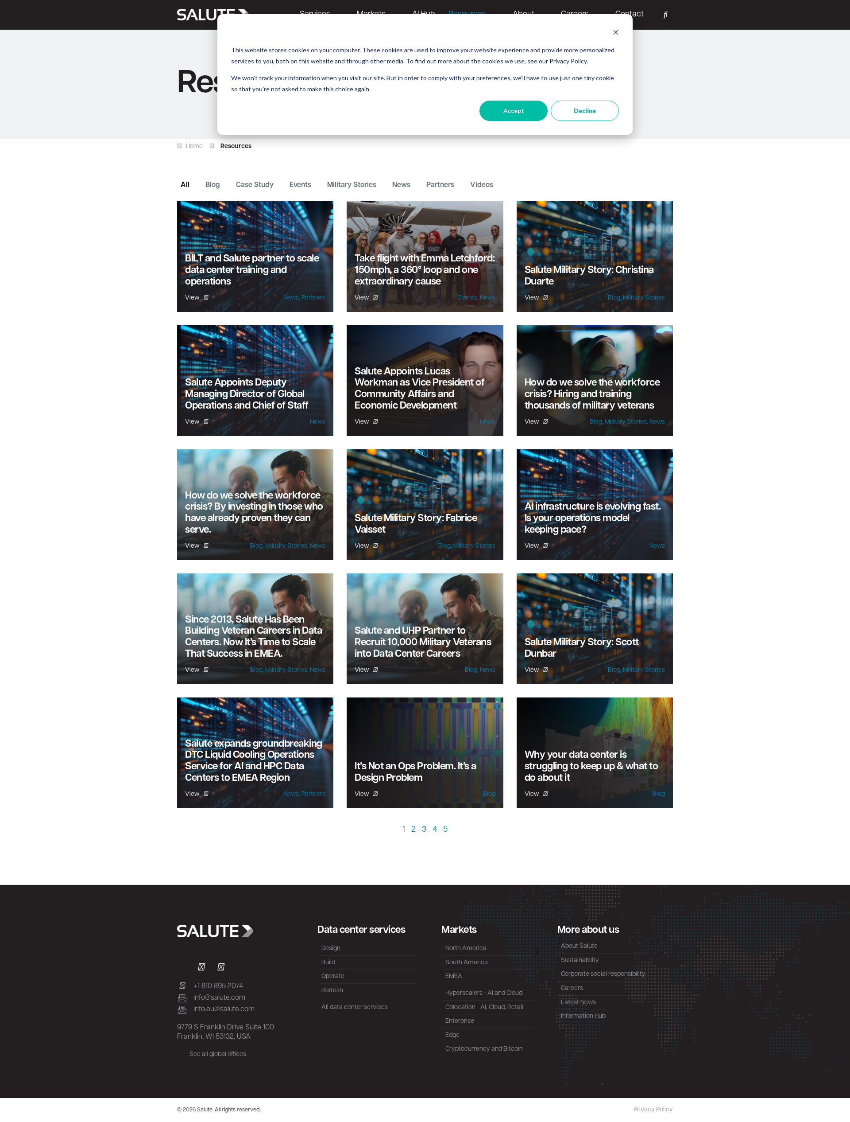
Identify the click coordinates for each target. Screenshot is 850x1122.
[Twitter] (201, 968)
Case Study (255, 185)
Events (300, 185)
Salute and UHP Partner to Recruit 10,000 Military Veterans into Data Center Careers (423, 642)
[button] (665, 15)
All (185, 185)
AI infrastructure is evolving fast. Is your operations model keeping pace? (593, 518)
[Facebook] (221, 968)
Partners (440, 185)
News (401, 185)
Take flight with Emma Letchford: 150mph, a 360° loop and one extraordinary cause (425, 270)
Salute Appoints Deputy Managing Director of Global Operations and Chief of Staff (247, 394)
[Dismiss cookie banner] (616, 33)
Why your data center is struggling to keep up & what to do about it (591, 766)
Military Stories (351, 185)
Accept (513, 110)
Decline (585, 110)
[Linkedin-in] (182, 968)
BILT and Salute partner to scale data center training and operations (252, 270)
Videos (481, 185)
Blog (212, 185)
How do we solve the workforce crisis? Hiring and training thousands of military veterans (592, 394)
